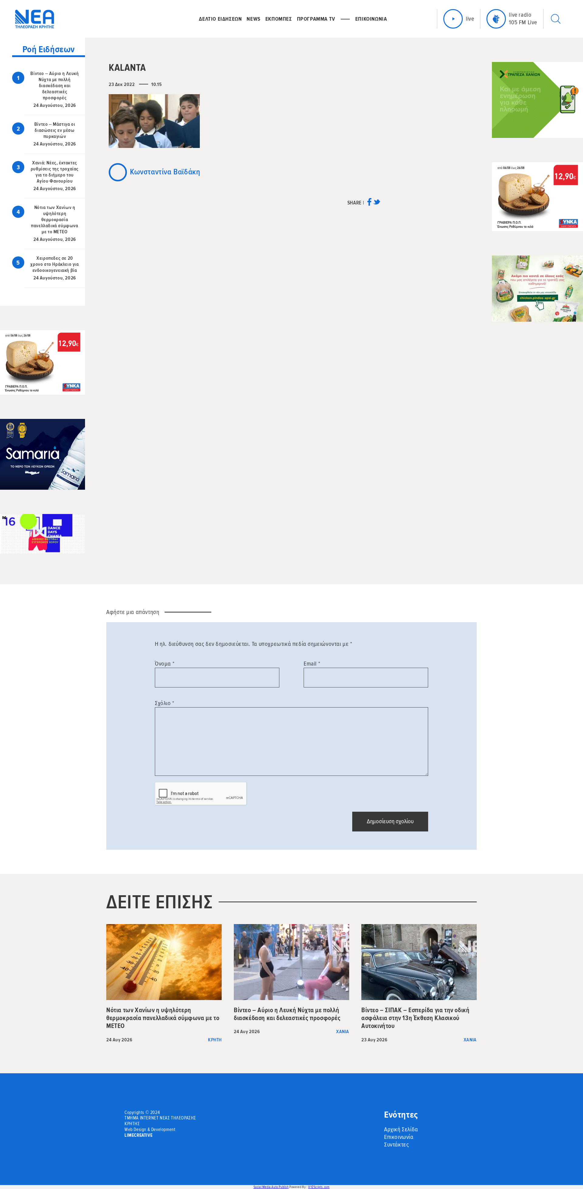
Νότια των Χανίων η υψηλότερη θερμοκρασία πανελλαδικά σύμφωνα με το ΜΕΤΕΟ (54, 219)
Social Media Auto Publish (271, 1187)
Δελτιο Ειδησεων (220, 18)
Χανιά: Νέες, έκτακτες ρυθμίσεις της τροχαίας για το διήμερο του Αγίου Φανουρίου (55, 172)
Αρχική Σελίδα (401, 1129)
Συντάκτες (396, 1144)
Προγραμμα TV (316, 18)
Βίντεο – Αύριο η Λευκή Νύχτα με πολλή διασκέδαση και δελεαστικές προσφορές (54, 85)
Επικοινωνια (371, 18)
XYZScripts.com (318, 1187)
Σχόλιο (164, 703)
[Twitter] (376, 204)
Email (312, 663)
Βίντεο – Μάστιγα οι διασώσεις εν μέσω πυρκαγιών (54, 130)
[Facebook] (369, 204)
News (253, 18)
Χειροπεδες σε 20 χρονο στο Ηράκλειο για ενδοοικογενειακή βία (54, 264)
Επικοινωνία (399, 1137)
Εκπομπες (278, 18)
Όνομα (164, 663)
